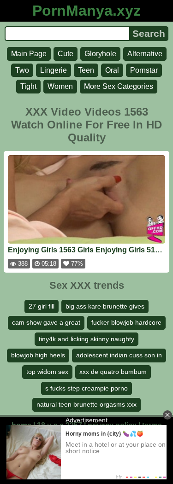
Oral (112, 70)
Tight (28, 86)
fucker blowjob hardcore (126, 322)
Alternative (144, 54)
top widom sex (47, 371)
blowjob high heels (38, 355)
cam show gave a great (46, 322)
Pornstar (144, 70)
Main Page (29, 54)
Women (60, 86)
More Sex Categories (118, 86)
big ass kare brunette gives (105, 306)
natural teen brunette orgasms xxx (86, 404)
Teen (86, 70)
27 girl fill (41, 306)
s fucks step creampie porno (86, 388)
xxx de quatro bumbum (113, 371)
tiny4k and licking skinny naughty (86, 339)
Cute (65, 54)
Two (22, 70)
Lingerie (53, 70)
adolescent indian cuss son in (119, 355)
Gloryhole (100, 54)
